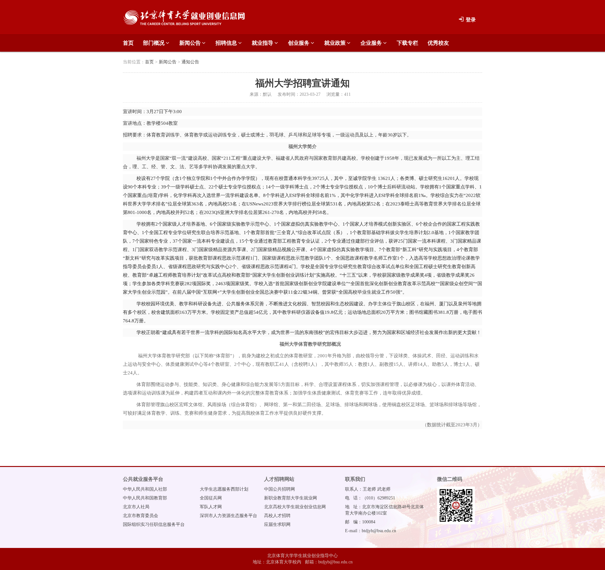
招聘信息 (227, 43)
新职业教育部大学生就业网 (290, 498)
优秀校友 (438, 43)
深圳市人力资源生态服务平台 (228, 515)
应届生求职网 (277, 524)
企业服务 (371, 43)
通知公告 (190, 62)
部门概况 (154, 43)
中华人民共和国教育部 (145, 498)
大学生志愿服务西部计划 (224, 489)
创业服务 (299, 43)
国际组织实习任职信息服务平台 (154, 524)
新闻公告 (190, 43)
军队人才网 (211, 506)
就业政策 (335, 43)
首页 (128, 43)
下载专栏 (407, 43)
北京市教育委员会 (140, 515)
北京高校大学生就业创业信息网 (295, 506)
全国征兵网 (211, 498)
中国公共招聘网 (279, 489)
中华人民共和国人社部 (145, 489)
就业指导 (263, 43)
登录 (470, 19)
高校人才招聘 (277, 515)
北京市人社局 (136, 506)
